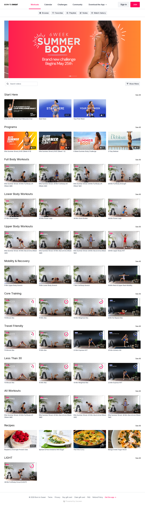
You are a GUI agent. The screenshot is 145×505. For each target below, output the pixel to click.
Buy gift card (67, 497)
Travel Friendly (13, 325)
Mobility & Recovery (17, 261)
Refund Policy (98, 497)
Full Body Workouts (16, 159)
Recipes (9, 425)
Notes (85, 13)
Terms (50, 497)
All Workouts (12, 390)
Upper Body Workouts (18, 226)
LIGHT (8, 457)
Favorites (59, 13)
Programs (10, 127)
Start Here (11, 94)
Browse (45, 13)
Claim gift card (79, 497)
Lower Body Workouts (18, 194)
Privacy (57, 497)
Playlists (72, 13)
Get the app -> (110, 497)
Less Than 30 (13, 358)
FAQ (88, 497)
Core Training (12, 293)
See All (138, 95)
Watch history (100, 13)
